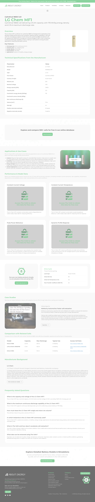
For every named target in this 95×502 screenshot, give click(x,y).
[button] (74, 236)
